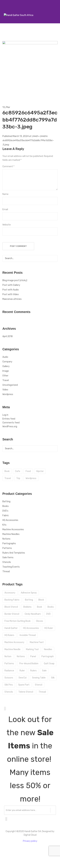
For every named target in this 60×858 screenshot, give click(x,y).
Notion (7, 656)
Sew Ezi (23, 677)
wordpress (31, 478)
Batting (6, 501)
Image (5, 371)
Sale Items (7, 557)
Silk (53, 677)
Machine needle (12, 649)
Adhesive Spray (29, 592)
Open (4, 11)
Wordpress (7, 394)
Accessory (9, 592)
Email (5, 209)
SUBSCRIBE (53, 810)
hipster (40, 471)
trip (18, 478)
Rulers (33, 670)
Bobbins (27, 607)
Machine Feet (37, 642)
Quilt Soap (49, 663)
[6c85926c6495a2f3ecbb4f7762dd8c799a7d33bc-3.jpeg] (30, 68)
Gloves (39, 621)
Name (5, 194)
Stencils (6, 562)
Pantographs (9, 543)
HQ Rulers (9, 635)
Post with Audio (10, 289)
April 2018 (7, 336)
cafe (17, 471)
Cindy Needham (33, 614)
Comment (8, 166)
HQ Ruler (48, 628)
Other (5, 375)
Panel (33, 656)
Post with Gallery (11, 285)
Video (5, 389)
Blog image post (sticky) (14, 280)
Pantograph (47, 656)
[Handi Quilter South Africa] (18, 15)
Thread (6, 571)
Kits (4, 524)
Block (41, 599)
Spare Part (23, 684)
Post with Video (10, 294)
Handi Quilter (11, 628)
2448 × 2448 (38, 136)
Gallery (6, 366)
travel (7, 478)
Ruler (22, 670)
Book (39, 607)
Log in (5, 415)
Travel (5, 380)
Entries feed (8, 418)
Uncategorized (10, 385)
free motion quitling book (17, 621)
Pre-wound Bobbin (28, 663)
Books (5, 506)
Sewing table (39, 677)
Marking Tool (32, 649)
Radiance (9, 670)
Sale (44, 670)
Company (7, 361)
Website (6, 224)
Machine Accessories (13, 529)
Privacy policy (30, 841)
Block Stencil (11, 607)
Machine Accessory (14, 642)
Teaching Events (11, 566)
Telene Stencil (25, 691)
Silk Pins (8, 684)
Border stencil (11, 614)
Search (54, 258)
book (7, 471)
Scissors (8, 677)
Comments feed (11, 422)
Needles (48, 649)
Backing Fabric (12, 599)
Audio (5, 357)
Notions (6, 538)
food (28, 471)
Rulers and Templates (13, 552)
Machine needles (11, 534)
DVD (48, 614)
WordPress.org (9, 426)
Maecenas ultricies (12, 299)
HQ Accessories (10, 520)
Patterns (7, 548)
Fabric (5, 515)
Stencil (38, 684)
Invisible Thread (28, 635)
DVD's (5, 510)
